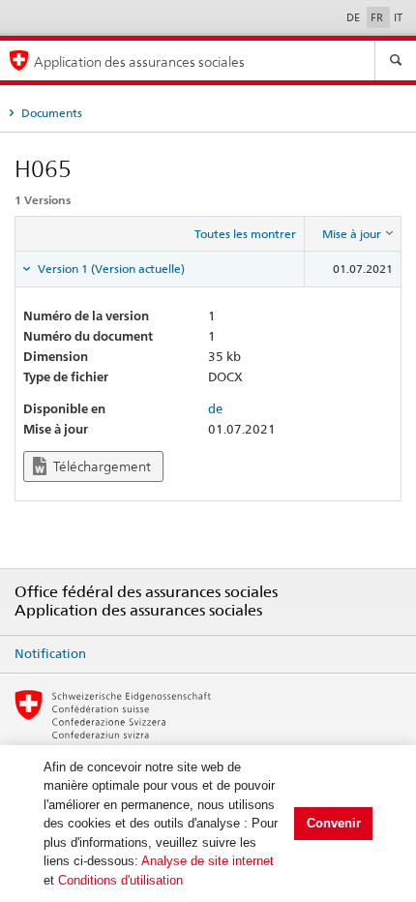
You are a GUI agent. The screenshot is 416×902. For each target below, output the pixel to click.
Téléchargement (100, 466)
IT (398, 17)
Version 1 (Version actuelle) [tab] (110, 268)
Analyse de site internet (207, 861)
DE (354, 17)
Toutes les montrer (245, 233)
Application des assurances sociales (139, 61)
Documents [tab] (50, 112)
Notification (50, 653)
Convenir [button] (334, 823)
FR (378, 17)
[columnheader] (353, 234)
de (215, 408)
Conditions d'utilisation (120, 880)
